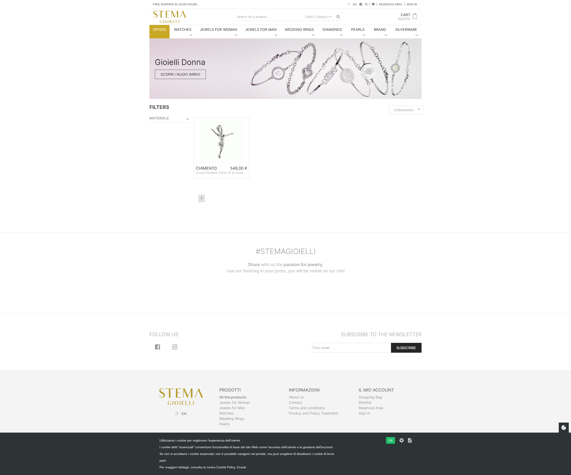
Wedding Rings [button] (299, 29)
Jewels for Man (232, 408)
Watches (226, 413)
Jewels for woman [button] (218, 29)
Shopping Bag (370, 397)
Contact (295, 402)
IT (349, 4)
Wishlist (365, 402)
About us (296, 397)
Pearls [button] (357, 29)
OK (390, 440)
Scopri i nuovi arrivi (180, 74)
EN (355, 4)
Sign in (412, 4)
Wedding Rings (231, 418)
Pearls (224, 424)
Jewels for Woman (234, 402)
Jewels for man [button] (261, 29)
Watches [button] (182, 29)
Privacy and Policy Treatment (313, 413)
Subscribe (406, 348)
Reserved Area (390, 4)
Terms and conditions (307, 408)
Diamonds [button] (332, 29)
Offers (159, 29)
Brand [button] (380, 29)
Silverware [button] (406, 29)
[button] (406, 110)
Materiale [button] (159, 118)
